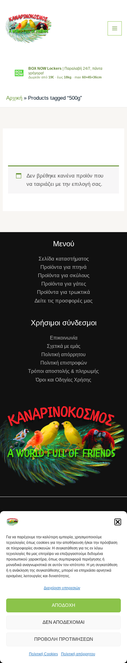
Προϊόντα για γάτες (63, 284)
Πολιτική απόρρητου (78, 654)
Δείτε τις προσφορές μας (63, 301)
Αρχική (14, 98)
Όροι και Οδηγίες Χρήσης (63, 379)
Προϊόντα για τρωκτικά (63, 292)
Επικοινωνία (63, 337)
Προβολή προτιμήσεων (63, 639)
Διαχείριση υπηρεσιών (62, 588)
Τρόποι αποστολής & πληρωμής (63, 371)
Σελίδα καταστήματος (64, 259)
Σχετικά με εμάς (63, 346)
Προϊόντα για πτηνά (63, 267)
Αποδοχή (63, 605)
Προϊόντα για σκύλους (63, 275)
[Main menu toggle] (115, 28)
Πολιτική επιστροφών (63, 362)
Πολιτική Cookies (43, 654)
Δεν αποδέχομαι (63, 622)
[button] (118, 522)
